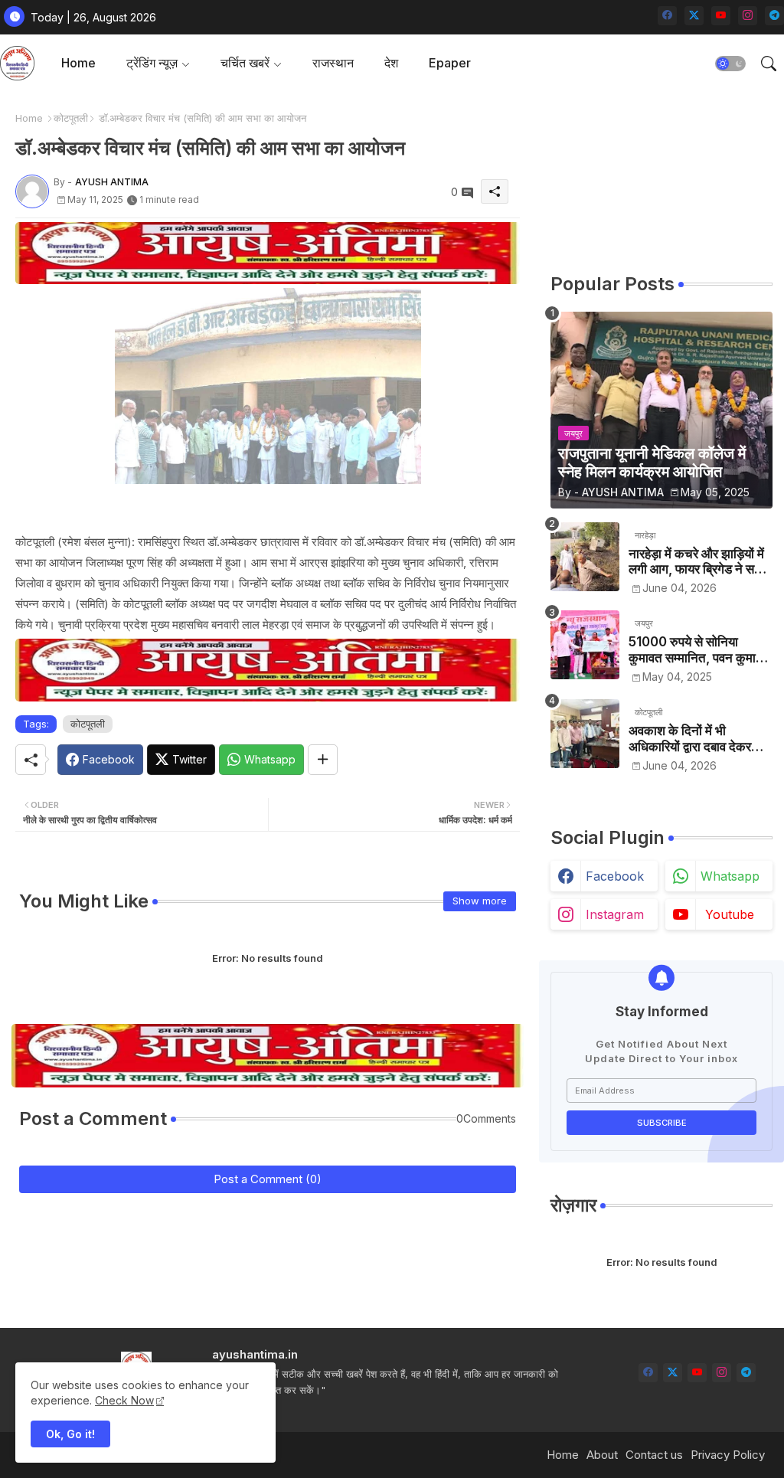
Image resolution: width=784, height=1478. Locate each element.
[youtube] (720, 15)
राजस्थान (333, 62)
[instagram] (747, 15)
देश (391, 62)
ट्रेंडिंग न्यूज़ (152, 62)
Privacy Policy (728, 1454)
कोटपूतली (71, 118)
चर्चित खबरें (245, 62)
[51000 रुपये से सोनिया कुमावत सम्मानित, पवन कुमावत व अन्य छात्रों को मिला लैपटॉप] (584, 644)
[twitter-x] (694, 15)
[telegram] (774, 15)
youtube (729, 914)
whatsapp (730, 876)
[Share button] (323, 759)
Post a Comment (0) (268, 1179)
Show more (479, 900)
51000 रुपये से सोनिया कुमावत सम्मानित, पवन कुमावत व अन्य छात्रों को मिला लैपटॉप (699, 649)
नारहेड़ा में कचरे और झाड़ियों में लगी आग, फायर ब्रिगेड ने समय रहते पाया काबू (698, 561)
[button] (730, 63)
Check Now (124, 1400)
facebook (615, 876)
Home (78, 62)
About (602, 1454)
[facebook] (667, 15)
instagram (615, 914)
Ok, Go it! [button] (70, 1433)
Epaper (450, 62)
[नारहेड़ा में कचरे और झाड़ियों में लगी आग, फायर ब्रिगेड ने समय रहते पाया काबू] (584, 556)
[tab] (78, 63)
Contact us (654, 1454)
